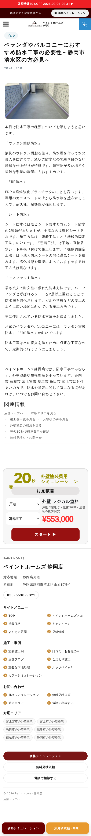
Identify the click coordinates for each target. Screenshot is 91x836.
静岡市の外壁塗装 (49, 737)
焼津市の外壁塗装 (49, 729)
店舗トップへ (13, 413)
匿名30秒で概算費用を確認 (30, 431)
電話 (85, 24)
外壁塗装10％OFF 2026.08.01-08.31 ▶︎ (45, 4)
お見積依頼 (67, 828)
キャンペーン (61, 623)
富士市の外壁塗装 (52, 721)
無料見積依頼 (61, 695)
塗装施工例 (16, 651)
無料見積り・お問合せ (26, 437)
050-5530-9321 (21, 595)
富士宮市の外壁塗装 (19, 721)
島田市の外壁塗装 (18, 729)
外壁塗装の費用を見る (26, 425)
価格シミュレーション (72, 13)
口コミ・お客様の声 (66, 651)
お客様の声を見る (56, 419)
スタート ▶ (45, 534)
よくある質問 (17, 631)
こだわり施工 (61, 659)
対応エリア (16, 703)
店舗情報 (58, 631)
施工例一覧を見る (23, 419)
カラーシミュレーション (25, 675)
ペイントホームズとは (67, 615)
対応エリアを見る (44, 413)
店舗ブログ (16, 659)
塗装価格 (14, 623)
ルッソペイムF (62, 667)
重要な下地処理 (19, 667)
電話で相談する (63, 703)
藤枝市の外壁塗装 (18, 737)
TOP (11, 615)
